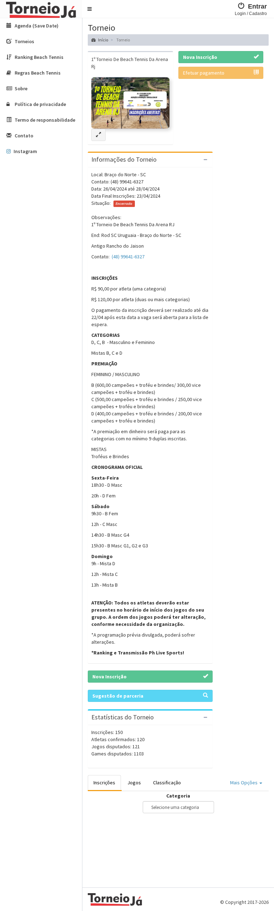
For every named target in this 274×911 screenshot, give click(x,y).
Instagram (25, 151)
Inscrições (104, 782)
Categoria (178, 796)
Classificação (167, 782)
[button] (89, 9)
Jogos (134, 782)
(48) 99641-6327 (128, 256)
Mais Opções (244, 782)
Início (102, 39)
